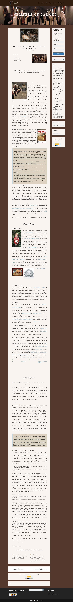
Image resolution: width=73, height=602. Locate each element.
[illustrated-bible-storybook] (16, 365)
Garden (55, 88)
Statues (58, 116)
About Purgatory (55, 67)
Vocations (22, 558)
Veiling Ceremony (55, 117)
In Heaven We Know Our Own (29, 308)
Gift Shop (60, 2)
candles (55, 73)
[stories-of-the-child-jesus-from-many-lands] (25, 366)
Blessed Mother (60, 68)
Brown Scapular (56, 70)
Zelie (61, 117)
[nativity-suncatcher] (41, 276)
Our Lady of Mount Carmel (57, 101)
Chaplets (54, 81)
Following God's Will (59, 86)
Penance (59, 103)
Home (39, 2)
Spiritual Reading (39, 559)
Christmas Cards (56, 82)
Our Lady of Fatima (56, 100)
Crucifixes (60, 84)
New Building (56, 98)
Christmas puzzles (40, 258)
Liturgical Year (38, 557)
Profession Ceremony (34, 558)
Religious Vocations (58, 108)
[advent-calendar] (17, 272)
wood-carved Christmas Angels (31, 238)
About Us (43, 2)
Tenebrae (61, 116)
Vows (59, 117)
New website (61, 98)
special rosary (37, 287)
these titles (39, 342)
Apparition (55, 68)
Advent (20, 129)
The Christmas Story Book (21, 354)
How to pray (38, 556)
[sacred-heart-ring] (29, 273)
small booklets (43, 331)
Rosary (54, 109)
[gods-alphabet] (33, 366)
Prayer (17, 558)
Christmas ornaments (28, 232)
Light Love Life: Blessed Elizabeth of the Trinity (22, 319)
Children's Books (35, 554)
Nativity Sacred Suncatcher (18, 259)
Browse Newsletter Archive (51, 2)
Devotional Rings (41, 259)
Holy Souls (23, 116)
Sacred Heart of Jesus (58, 109)
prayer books (37, 321)
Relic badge (56, 106)
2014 (14, 554)
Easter (54, 86)
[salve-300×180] (39, 62)
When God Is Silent (37, 313)
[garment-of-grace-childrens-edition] (42, 366)
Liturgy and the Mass (39, 327)
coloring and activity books (31, 351)
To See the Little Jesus (26, 355)
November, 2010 (33, 205)
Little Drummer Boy (32, 247)
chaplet (43, 287)
